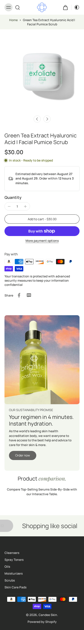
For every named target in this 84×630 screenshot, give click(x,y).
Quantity (13, 197)
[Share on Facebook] (19, 295)
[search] (17, 7)
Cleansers (11, 553)
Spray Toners (14, 559)
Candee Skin (48, 615)
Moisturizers (13, 573)
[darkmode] (75, 7)
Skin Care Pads (15, 587)
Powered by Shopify (42, 622)
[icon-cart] (65, 7)
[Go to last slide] (37, 119)
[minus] (9, 206)
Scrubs (9, 580)
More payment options (42, 241)
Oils (7, 566)
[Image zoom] (42, 71)
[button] (42, 219)
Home (13, 20)
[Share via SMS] (29, 295)
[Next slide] (47, 119)
